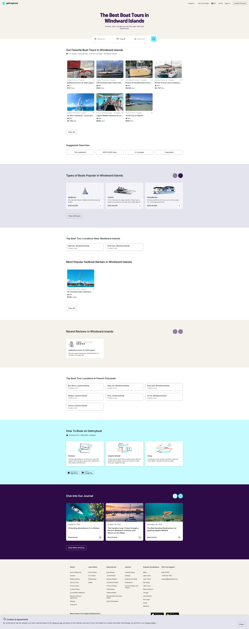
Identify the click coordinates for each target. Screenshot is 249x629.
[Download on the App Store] (72, 473)
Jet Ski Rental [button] (111, 575)
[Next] (180, 175)
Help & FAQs (165, 572)
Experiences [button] (111, 567)
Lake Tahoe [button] (147, 579)
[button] (203, 3)
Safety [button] (90, 582)
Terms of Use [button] (57, 623)
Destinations (129, 582)
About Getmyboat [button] (75, 572)
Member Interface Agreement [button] (76, 597)
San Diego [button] (146, 582)
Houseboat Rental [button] (112, 582)
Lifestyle (127, 575)
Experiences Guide (131, 579)
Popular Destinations (151, 567)
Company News (130, 572)
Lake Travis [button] (147, 586)
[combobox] (104, 39)
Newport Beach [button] (148, 589)
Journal (128, 567)
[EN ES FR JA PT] (213, 3)
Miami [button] (145, 572)
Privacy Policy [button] (150, 623)
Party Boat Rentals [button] (112, 601)
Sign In (227, 3)
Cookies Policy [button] (75, 589)
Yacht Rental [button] (110, 589)
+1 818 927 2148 (166, 575)
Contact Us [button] (73, 604)
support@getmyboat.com (169, 579)
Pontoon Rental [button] (111, 586)
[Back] (175, 175)
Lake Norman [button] (147, 596)
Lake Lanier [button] (147, 575)
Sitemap (72, 601)
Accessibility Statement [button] (77, 592)
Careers (72, 575)
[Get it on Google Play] (87, 473)
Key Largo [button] (146, 599)
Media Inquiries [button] (75, 579)
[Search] (153, 39)
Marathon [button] (146, 606)
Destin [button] (145, 603)
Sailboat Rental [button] (111, 592)
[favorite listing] (93, 80)
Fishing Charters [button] (112, 579)
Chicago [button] (146, 592)
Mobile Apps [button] (92, 579)
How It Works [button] (92, 572)
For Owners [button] (92, 575)
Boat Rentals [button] (111, 572)
